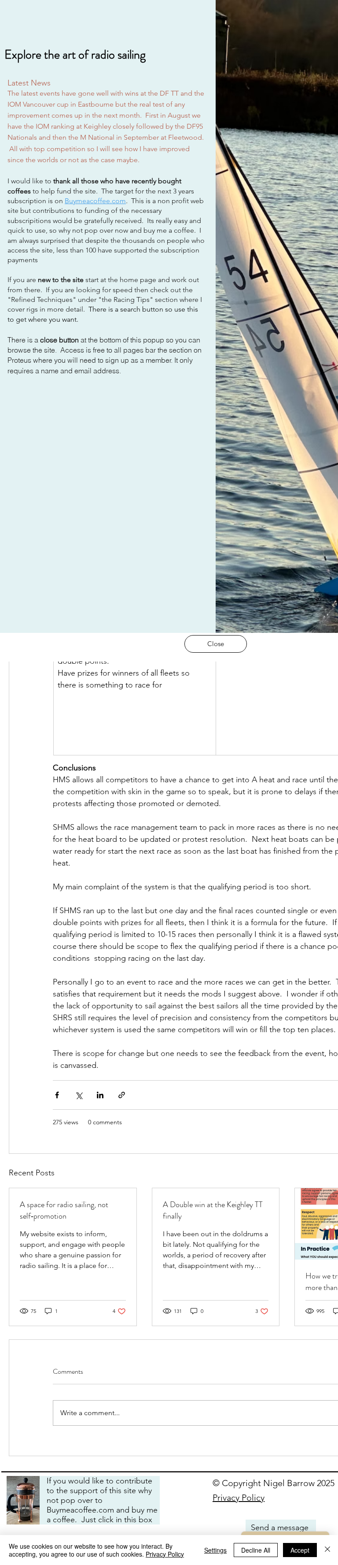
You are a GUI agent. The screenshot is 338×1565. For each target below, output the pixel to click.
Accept (299, 1550)
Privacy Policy (165, 1554)
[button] (215, 644)
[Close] (327, 1550)
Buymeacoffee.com (95, 201)
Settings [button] (215, 1550)
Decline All (255, 1550)
